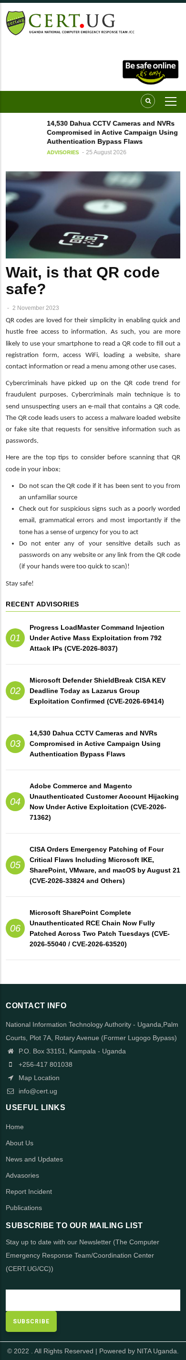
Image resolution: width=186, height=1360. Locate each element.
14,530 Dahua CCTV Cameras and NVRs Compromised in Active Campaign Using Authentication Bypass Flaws (95, 743)
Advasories (22, 1175)
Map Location (38, 1078)
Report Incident (29, 1191)
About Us (19, 1143)
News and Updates (34, 1159)
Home (15, 1127)
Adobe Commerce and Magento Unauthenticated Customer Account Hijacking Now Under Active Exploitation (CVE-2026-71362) (104, 801)
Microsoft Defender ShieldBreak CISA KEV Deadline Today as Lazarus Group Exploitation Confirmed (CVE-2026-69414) (97, 690)
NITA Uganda (157, 1351)
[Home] (93, 22)
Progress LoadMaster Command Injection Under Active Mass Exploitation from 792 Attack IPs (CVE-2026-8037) (97, 638)
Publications (24, 1207)
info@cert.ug (38, 1091)
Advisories (60, 152)
